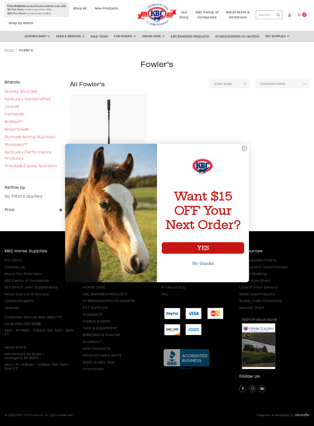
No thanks (203, 263)
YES (203, 248)
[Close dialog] (244, 148)
